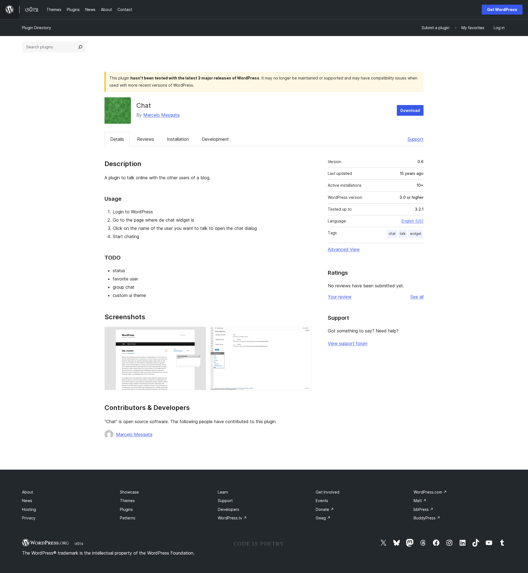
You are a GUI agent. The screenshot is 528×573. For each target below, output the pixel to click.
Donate (325, 509)
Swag (323, 518)
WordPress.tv (232, 518)
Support (416, 139)
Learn (223, 492)
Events (322, 500)
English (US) (413, 221)
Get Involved (327, 492)
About (27, 492)
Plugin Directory (36, 27)
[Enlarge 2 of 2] (304, 334)
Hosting (29, 509)
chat (392, 234)
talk (403, 234)
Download (410, 110)
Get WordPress (502, 9)
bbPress (423, 509)
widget (415, 234)
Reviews (145, 139)
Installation (178, 139)
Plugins (126, 509)
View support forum (347, 343)
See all (417, 296)
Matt (420, 500)
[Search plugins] (80, 47)
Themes (127, 500)
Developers (228, 509)
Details (117, 139)
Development (215, 139)
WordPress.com (430, 492)
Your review (339, 296)
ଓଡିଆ (79, 543)
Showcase (129, 492)
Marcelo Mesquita (161, 115)
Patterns (127, 518)
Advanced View (344, 249)
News (27, 500)
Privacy (28, 518)
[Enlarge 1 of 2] (198, 334)
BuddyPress (427, 518)
